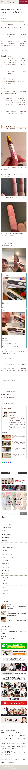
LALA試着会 (5, 560)
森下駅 (20, 746)
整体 (12, 746)
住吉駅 (5, 743)
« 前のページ (6, 472)
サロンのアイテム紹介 (8, 557)
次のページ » (22, 472)
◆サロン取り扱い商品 (12, 21)
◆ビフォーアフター (6, 534)
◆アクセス (4, 540)
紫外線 (12, 748)
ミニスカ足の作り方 (15, 741)
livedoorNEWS (12, 730)
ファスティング (21, 738)
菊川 (6, 751)
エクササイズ (6, 567)
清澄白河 (23, 746)
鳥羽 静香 (5, 583)
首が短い (23, 752)
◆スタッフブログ (20, 21)
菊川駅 (10, 752)
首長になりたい (4, 754)
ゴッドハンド (10, 735)
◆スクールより (5, 570)
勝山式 (24, 743)
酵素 (17, 752)
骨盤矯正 (9, 754)
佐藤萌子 (5, 587)
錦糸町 (20, 752)
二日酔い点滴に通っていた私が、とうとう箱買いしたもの (19, 455)
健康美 (13, 743)
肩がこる (16, 748)
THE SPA (17, 730)
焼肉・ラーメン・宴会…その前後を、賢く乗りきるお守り (18, 449)
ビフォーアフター (9, 738)
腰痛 (2, 752)
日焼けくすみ (16, 746)
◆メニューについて (6, 544)
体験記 (9, 743)
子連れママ (4, 746)
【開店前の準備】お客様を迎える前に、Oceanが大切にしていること (19, 443)
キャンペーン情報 (8, 451)
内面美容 (19, 743)
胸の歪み (23, 748)
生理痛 (5, 748)
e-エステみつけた (4, 730)
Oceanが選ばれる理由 (7, 445)
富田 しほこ (5, 593)
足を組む (15, 752)
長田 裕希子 (4, 21)
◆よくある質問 (5, 537)
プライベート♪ (6, 596)
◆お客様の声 (5, 530)
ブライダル (5, 550)
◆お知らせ (4, 521)
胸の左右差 (20, 748)
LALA (9, 730)
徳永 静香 (5, 580)
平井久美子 (9, 746)
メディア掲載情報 (7, 527)
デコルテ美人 (15, 735)
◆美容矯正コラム (6, 563)
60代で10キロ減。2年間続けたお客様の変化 (18, 437)
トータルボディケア (22, 735)
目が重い (8, 748)
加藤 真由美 (5, 590)
